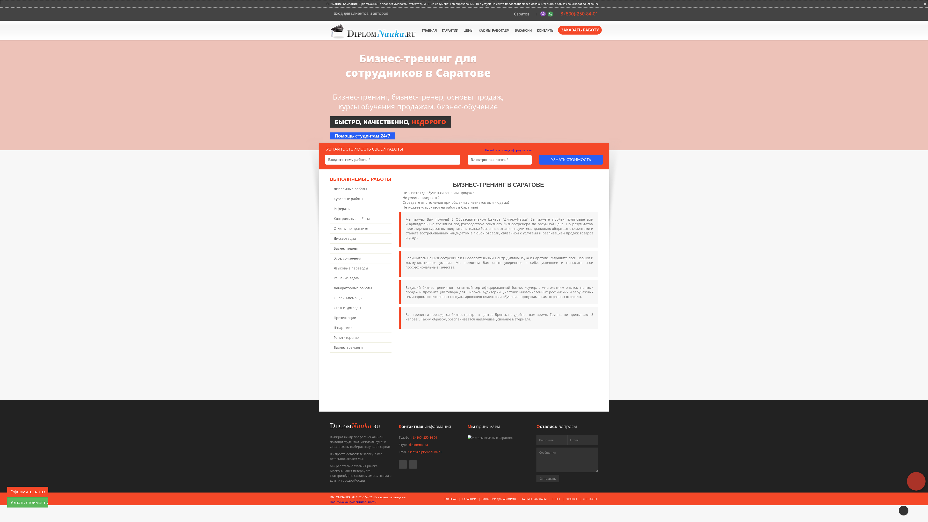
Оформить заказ (27, 491)
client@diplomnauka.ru (425, 452)
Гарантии (450, 30)
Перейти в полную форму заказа (508, 150)
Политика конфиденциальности (353, 502)
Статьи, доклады (347, 307)
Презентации (345, 317)
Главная (429, 30)
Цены (468, 30)
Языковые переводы (351, 268)
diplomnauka (418, 444)
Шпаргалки (343, 327)
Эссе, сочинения (347, 258)
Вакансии (523, 30)
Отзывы (571, 499)
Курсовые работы (348, 198)
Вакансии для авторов (499, 499)
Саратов (521, 14)
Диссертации (345, 238)
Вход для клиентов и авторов (360, 13)
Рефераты (342, 208)
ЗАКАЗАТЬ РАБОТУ (580, 30)
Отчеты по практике (351, 228)
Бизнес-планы (346, 248)
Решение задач (346, 278)
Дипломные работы (350, 189)
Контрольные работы (352, 218)
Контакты (545, 30)
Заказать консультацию (440, 395)
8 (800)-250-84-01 (578, 13)
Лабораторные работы (353, 288)
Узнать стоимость (571, 160)
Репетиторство (346, 337)
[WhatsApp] (551, 13)
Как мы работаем (494, 30)
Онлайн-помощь (348, 298)
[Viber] (543, 13)
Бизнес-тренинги (348, 347)
